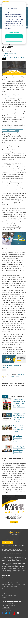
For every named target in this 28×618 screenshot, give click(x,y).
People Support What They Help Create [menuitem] (13, 584)
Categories (20, 396)
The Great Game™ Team (10, 53)
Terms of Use (5, 539)
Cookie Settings (7, 542)
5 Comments (6, 55)
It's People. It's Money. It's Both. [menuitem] (11, 582)
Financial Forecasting (10, 57)
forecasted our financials (10, 97)
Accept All (14, 36)
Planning (21, 57)
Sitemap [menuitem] (4, 597)
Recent (5, 396)
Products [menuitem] (4, 593)
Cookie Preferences (14, 32)
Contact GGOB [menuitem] (6, 578)
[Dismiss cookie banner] (22, 5)
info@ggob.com (6, 610)
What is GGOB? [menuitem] (6, 580)
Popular (12, 396)
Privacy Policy (14, 539)
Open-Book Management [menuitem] (9, 586)
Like (4, 369)
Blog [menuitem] (3, 591)
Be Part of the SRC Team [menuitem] (9, 595)
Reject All (14, 39)
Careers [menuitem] (4, 589)
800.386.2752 (6, 608)
